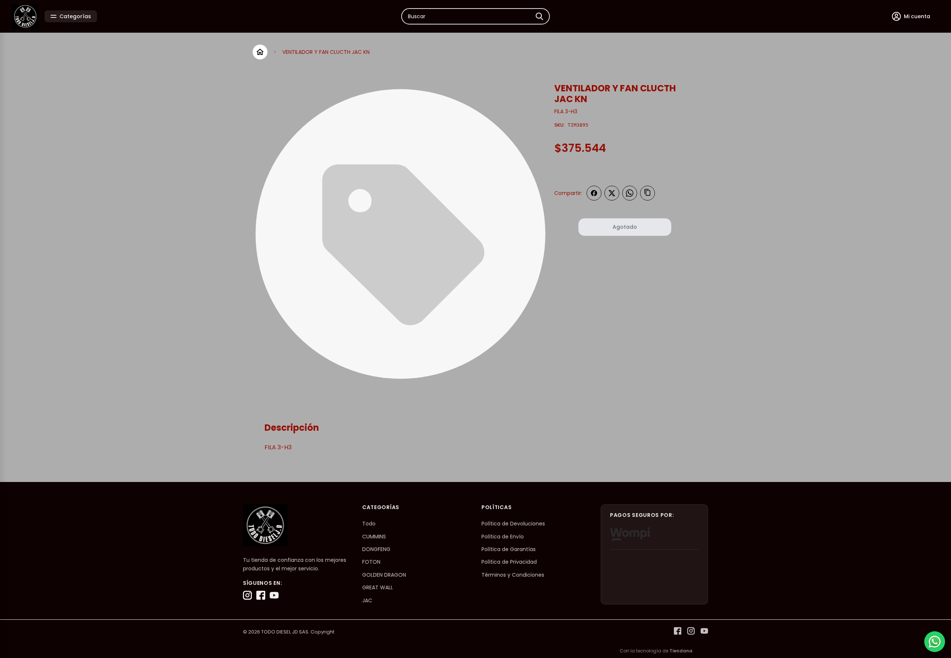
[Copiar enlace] (647, 193)
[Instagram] (247, 595)
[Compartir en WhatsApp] (629, 193)
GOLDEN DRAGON (384, 575)
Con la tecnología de (656, 651)
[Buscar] (539, 16)
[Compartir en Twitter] (611, 193)
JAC (367, 600)
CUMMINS (374, 536)
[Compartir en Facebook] (594, 193)
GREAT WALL (377, 587)
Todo (369, 523)
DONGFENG (376, 549)
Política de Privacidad (509, 562)
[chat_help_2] (934, 641)
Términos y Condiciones (512, 575)
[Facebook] (260, 595)
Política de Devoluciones (513, 523)
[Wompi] (630, 534)
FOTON (371, 562)
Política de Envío (502, 536)
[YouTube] (274, 595)
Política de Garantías (508, 549)
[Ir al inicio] (260, 52)
